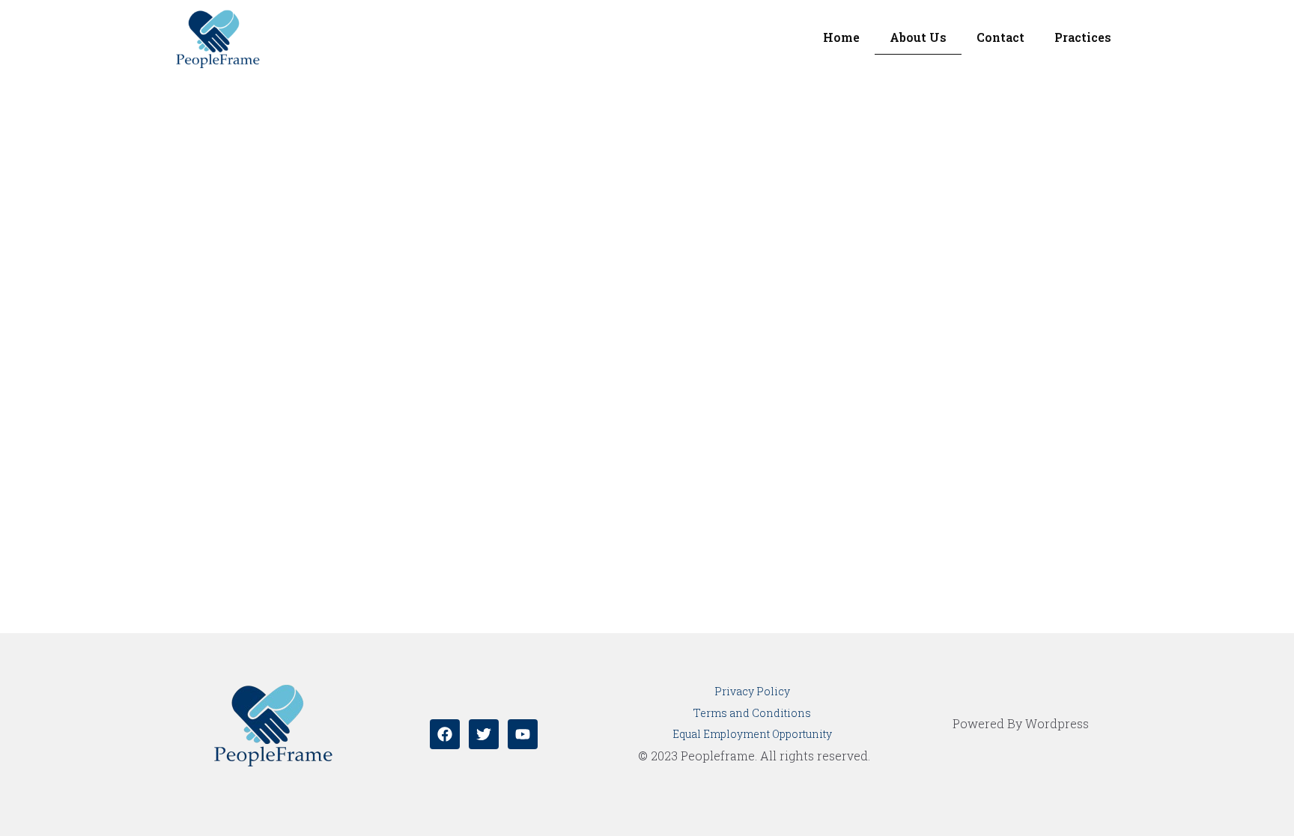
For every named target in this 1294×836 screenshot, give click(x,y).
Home (841, 37)
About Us (918, 37)
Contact (1000, 37)
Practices (1082, 37)
